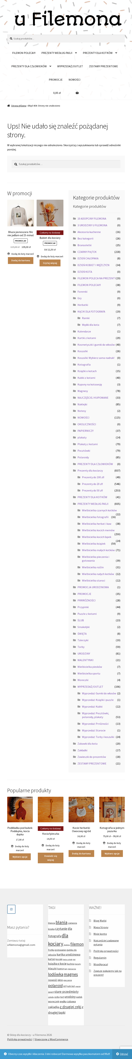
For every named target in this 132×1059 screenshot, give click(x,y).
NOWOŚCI (74, 79)
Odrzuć (124, 1054)
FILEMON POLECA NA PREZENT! (97, 278)
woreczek (53, 1001)
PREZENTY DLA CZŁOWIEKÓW (29, 66)
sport (51, 991)
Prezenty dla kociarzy (90, 470)
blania (61, 922)
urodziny (70, 997)
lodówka (55, 974)
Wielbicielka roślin (93, 567)
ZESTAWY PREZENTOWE (103, 66)
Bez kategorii (85, 238)
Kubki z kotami (86, 377)
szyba (57, 997)
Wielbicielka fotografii (95, 517)
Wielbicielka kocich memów (98, 530)
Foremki (82, 291)
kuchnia (70, 963)
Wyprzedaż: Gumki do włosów (99, 693)
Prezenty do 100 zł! (93, 477)
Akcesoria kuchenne (89, 232)
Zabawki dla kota (87, 743)
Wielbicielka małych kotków (98, 550)
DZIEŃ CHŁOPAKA (88, 258)
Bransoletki (84, 245)
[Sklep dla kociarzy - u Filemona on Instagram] (11, 909)
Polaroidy (83, 457)
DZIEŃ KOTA (85, 271)
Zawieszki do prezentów (92, 756)
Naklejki (82, 404)
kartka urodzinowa (68, 954)
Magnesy (83, 391)
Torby (81, 647)
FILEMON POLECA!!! (23, 53)
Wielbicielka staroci (93, 580)
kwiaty (78, 964)
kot (74, 959)
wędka (63, 1001)
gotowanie (60, 949)
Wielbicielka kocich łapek (96, 537)
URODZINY (84, 653)
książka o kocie (57, 964)
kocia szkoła (67, 959)
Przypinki (83, 607)
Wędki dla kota (90, 324)
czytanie (61, 929)
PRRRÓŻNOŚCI (87, 600)
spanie (77, 986)
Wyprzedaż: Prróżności (95, 723)
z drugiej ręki (70, 1006)
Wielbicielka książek (93, 543)
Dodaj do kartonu (20, 260)
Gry (79, 298)
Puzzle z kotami (87, 613)
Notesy (82, 411)
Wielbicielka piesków (90, 666)
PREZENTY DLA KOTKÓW (98, 53)
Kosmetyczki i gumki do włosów (96, 344)
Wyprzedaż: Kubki (92, 706)
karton (51, 959)
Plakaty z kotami (88, 444)
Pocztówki (84, 450)
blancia (51, 923)
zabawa (71, 1001)
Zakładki (82, 750)
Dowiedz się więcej (50, 857)
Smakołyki (84, 627)
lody (66, 969)
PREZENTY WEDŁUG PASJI (56, 53)
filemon (77, 944)
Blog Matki (100, 920)
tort (62, 996)
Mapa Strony (101, 927)
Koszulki (83, 351)
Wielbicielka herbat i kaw (96, 523)
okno (60, 980)
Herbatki (83, 305)
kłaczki (52, 968)
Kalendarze (84, 331)
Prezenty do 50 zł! (92, 490)
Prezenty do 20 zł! (92, 484)
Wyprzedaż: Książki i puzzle (98, 700)
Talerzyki (83, 640)
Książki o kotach (87, 371)
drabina (67, 945)
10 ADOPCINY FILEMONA (92, 218)
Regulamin (100, 957)
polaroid (55, 985)
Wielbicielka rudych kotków (98, 574)
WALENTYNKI (86, 660)
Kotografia (84, 364)
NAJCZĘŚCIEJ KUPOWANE (93, 397)
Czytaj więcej (50, 262)
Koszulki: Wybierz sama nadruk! (96, 358)
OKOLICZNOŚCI (87, 424)
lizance (60, 968)
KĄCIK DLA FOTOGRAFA (91, 311)
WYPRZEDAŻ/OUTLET (70, 66)
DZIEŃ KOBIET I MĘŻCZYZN (93, 265)
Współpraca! (101, 964)
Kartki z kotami (87, 338)
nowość (52, 980)
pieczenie (67, 980)
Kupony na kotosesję (90, 384)
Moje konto (100, 934)
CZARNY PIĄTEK (87, 252)
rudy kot (71, 986)
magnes (71, 974)
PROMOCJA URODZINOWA (93, 587)
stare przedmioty (66, 992)
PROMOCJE (56, 79)
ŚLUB (81, 620)
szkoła (51, 997)
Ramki (86, 318)
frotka (51, 949)
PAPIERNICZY (86, 430)
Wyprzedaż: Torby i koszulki (98, 737)
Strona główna (18, 105)
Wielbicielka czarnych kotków (99, 510)
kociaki (59, 959)
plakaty (82, 437)
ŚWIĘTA (82, 633)
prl (65, 986)
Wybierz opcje (20, 856)
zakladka (53, 1007)
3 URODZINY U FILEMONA (92, 225)
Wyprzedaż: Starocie (94, 730)
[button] (20, 254)
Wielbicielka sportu (89, 673)
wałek (79, 996)
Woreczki (83, 680)
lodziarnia (72, 969)
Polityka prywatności (106, 951)
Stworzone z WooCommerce (51, 1039)
